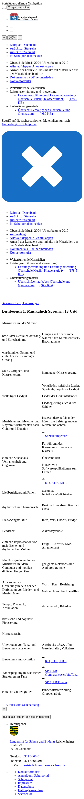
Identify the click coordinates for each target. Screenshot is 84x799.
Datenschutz (26, 786)
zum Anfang (18, 234)
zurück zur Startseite (23, 48)
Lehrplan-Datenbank (23, 44)
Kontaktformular (20, 81)
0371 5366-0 (31, 756)
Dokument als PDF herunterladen (31, 77)
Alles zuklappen (42, 66)
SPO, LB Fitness (56, 682)
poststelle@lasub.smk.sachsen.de (44, 765)
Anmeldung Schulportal (33, 775)
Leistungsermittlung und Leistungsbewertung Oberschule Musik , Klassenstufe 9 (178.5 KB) (47, 99)
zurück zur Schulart (22, 52)
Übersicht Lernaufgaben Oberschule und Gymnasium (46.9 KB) (44, 111)
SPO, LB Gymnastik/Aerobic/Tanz (61, 672)
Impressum (25, 783)
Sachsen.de (25, 794)
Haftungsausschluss (30, 790)
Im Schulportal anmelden (26, 55)
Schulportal (25, 779)
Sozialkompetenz (56, 436)
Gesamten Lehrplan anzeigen (20, 303)
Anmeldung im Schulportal (19, 124)
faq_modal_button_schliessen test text (26, 716)
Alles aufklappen (21, 66)
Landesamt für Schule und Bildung (32, 741)
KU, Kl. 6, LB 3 (55, 483)
